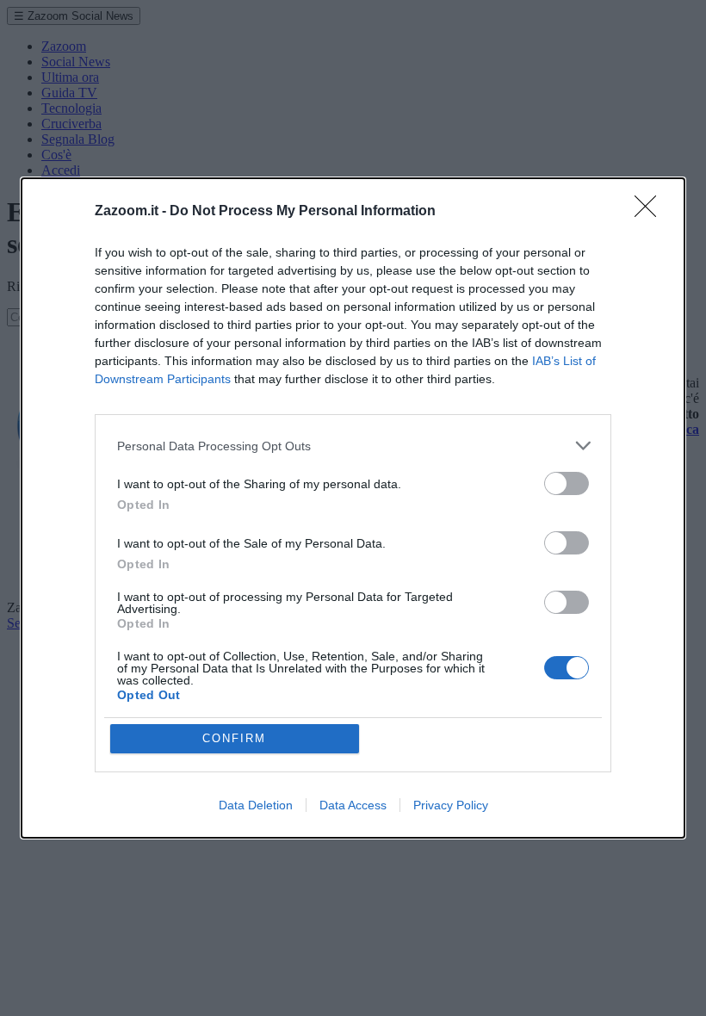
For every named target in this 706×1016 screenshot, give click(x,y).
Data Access (353, 805)
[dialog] (353, 508)
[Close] (651, 211)
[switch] (566, 483)
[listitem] (353, 446)
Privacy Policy (450, 805)
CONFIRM (234, 738)
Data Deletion (256, 805)
